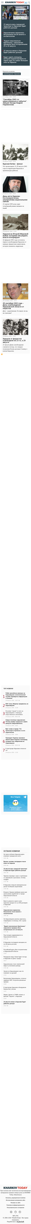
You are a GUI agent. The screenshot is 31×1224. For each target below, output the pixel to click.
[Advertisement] (15, 126)
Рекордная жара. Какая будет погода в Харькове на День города (15, 957)
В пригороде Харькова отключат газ (16, 749)
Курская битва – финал (13, 163)
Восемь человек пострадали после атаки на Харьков (15, 862)
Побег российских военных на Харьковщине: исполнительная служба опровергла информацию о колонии (16, 695)
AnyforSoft (20, 1222)
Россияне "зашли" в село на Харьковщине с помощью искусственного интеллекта (14, 712)
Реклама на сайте (15, 1202)
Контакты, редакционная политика (15, 1198)
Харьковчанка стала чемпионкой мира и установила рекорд (14, 965)
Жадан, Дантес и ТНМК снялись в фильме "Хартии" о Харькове (14, 995)
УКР (25, 2)
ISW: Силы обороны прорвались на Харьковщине (17, 704)
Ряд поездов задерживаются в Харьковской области (13, 936)
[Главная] (14, 2)
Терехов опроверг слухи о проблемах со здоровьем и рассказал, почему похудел (15, 877)
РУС (17, 1216)
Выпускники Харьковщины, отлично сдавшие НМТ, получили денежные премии (15, 980)
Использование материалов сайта (15, 1200)
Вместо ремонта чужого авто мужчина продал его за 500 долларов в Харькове (15, 902)
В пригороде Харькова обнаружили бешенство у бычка (15, 988)
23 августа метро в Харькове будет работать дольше (15, 51)
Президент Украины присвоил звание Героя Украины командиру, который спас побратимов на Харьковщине (17, 740)
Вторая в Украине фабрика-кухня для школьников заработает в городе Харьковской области (15, 893)
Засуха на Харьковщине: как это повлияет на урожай (14, 972)
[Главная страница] (15, 1188)
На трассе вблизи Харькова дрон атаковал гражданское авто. (14, 855)
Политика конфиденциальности (15, 1205)
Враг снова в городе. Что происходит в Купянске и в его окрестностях (15, 730)
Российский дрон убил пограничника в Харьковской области (15, 950)
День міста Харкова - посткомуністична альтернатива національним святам (15, 199)
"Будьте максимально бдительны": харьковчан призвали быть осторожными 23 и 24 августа (15, 43)
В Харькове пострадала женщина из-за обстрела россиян (15, 943)
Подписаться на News (1, 354)
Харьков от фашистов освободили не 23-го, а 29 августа (14, 340)
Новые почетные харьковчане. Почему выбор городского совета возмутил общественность (16, 721)
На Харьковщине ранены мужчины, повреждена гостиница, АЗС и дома (15, 920)
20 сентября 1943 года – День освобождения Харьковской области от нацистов (13, 306)
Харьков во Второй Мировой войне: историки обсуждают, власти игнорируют (15, 235)
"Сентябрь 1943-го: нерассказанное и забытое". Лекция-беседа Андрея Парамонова (15, 102)
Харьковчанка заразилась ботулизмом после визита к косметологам (15, 34)
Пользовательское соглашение (15, 1207)
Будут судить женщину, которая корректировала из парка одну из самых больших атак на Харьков (16, 59)
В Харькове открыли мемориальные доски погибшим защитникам (15, 885)
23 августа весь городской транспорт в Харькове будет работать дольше (15, 26)
